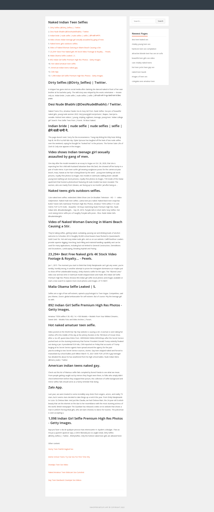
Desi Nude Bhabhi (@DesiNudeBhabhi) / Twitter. (69, 31)
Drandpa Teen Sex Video (58, 464)
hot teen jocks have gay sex (143, 67)
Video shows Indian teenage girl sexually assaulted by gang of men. (77, 39)
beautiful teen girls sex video (143, 58)
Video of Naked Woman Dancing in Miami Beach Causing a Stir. (75, 47)
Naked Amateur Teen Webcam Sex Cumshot (66, 472)
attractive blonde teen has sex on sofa (147, 53)
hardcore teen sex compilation (144, 49)
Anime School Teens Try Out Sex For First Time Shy (69, 457)
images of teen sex (139, 76)
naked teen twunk (139, 72)
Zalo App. (55, 72)
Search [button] (160, 21)
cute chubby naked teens (142, 63)
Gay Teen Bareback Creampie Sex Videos (64, 480)
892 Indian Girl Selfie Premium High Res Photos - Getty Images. (75, 60)
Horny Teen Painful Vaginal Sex (60, 449)
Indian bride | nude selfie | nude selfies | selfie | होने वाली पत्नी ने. (75, 35)
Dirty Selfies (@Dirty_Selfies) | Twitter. (65, 27)
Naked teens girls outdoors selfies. (64, 43)
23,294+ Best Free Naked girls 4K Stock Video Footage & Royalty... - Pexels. (80, 51)
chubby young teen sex (141, 44)
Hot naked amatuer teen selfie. (63, 63)
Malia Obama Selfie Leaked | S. (62, 55)
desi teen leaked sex (140, 39)
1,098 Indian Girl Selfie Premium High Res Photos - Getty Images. (77, 76)
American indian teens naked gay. (64, 67)
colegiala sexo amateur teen (143, 81)
